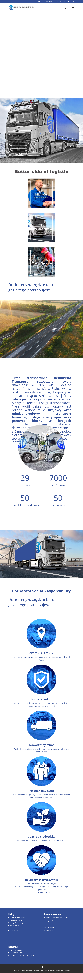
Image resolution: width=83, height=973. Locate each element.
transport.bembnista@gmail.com (24, 955)
